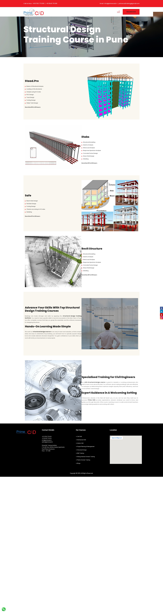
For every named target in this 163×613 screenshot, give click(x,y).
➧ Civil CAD (79, 436)
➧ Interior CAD (80, 443)
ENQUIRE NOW (131, 12)
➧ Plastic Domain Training (83, 460)
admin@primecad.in (47, 442)
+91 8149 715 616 (51, 3)
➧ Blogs (78, 463)
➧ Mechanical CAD (81, 439)
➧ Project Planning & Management (85, 446)
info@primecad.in (110, 3)
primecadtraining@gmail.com (129, 3)
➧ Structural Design (81, 450)
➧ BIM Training (80, 453)
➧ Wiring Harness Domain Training (85, 456)
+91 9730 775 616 (38, 3)
